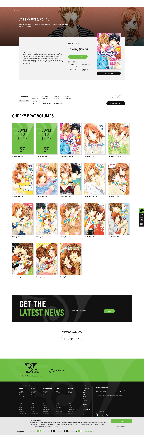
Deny (121, 431)
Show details (88, 431)
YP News (84, 390)
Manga (17, 10)
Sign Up (120, 391)
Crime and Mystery (23, 397)
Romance (21, 100)
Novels (22, 389)
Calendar (84, 392)
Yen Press (85, 412)
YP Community (86, 388)
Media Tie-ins (58, 407)
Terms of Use (118, 397)
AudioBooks (47, 389)
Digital (70, 389)
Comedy (27, 100)
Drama (20, 399)
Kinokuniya (73, 69)
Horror (20, 403)
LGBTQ (20, 405)
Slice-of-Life (21, 411)
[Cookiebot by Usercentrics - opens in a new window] (19, 432)
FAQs (84, 398)
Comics (58, 389)
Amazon (72, 64)
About (84, 394)
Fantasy (20, 401)
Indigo (83, 67)
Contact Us (85, 406)
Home (13, 10)
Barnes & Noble (86, 64)
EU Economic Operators (85, 403)
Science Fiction (22, 409)
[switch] (53, 431)
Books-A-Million (74, 67)
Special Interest (22, 413)
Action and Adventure (21, 392)
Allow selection (121, 426)
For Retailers (85, 400)
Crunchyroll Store (85, 69)
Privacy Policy (109, 397)
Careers (84, 396)
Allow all (121, 421)
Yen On (84, 414)
